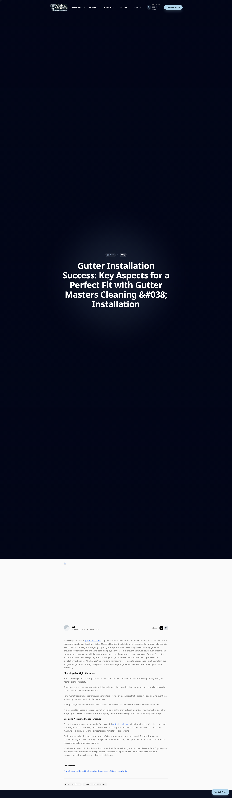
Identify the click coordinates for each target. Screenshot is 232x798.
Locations (76, 7)
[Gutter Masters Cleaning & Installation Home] (58, 7)
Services (92, 7)
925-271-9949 (155, 8)
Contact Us (137, 7)
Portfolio (123, 7)
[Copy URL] (166, 628)
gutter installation (93, 640)
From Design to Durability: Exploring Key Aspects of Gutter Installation (96, 771)
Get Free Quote (173, 7)
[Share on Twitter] (161, 628)
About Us (108, 7)
